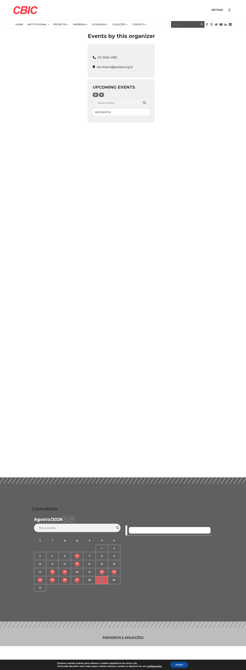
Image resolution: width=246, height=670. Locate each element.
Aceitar (179, 664)
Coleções (119, 24)
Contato (138, 24)
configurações (154, 666)
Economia (99, 24)
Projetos (59, 24)
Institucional (37, 24)
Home (19, 24)
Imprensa (79, 24)
